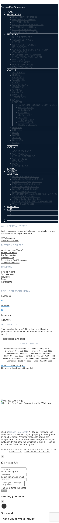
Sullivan (17, 140)
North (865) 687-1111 (13, 356)
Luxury (17, 42)
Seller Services (22, 40)
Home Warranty (22, 67)
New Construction (24, 27)
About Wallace (21, 151)
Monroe (17, 127)
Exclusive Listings (24, 19)
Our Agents (19, 154)
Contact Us (6, 282)
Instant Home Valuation (27, 57)
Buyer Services (22, 37)
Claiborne (18, 80)
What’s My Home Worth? (12, 250)
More (10, 209)
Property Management (26, 55)
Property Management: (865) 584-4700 (34, 194)
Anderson (18, 72)
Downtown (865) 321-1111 (16, 351)
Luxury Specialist (23, 156)
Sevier (16, 137)
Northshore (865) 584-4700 (37, 356)
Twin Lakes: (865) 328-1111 (26, 199)
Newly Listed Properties (27, 24)
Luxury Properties (24, 29)
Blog (15, 164)
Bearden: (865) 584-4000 (25, 176)
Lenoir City (25, 115)
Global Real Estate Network (30, 50)
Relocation (19, 47)
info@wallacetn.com (10, 241)
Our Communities (8, 255)
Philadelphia (26, 120)
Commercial (19, 52)
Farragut (13, 206)
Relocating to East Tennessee (14, 260)
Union (15, 142)
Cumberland (20, 85)
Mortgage (18, 60)
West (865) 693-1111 (43, 361)
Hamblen (17, 92)
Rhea (15, 132)
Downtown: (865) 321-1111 (27, 181)
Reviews (17, 161)
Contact (12, 171)
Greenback (25, 110)
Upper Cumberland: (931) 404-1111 (32, 201)
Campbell (18, 77)
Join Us (11, 169)
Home (10, 12)
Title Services (21, 62)
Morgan (17, 130)
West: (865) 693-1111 (23, 204)
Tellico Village (27, 125)
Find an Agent (8, 272)
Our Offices (19, 159)
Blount (16, 75)
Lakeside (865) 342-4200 (17, 353)
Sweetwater (26, 122)
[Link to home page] (2, 5)
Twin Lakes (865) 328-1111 (36, 358)
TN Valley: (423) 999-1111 (26, 196)
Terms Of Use (9, 449)
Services (12, 34)
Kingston (24, 112)
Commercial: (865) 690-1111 (27, 179)
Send (4, 491)
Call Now (12, 174)
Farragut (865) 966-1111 (41, 351)
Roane (16, 135)
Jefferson (19, 97)
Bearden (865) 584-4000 (15, 348)
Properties (14, 14)
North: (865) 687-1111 (24, 191)
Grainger (18, 90)
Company (12, 147)
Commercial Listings (25, 32)
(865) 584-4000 (8, 238)
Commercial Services (10, 262)
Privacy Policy (29, 449)
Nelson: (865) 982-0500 (25, 189)
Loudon (17, 102)
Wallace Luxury (7, 257)
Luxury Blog (20, 166)
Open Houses (20, 22)
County (11, 70)
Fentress (18, 87)
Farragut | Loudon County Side (37, 105)
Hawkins (17, 95)
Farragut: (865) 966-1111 (26, 184)
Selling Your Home (9, 252)
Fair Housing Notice (37, 452)
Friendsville (26, 107)
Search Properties (24, 17)
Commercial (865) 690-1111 (41, 348)
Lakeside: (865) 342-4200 (25, 186)
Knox (15, 100)
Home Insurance (22, 65)
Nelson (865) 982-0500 (41, 353)
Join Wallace (7, 274)
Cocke (16, 82)
